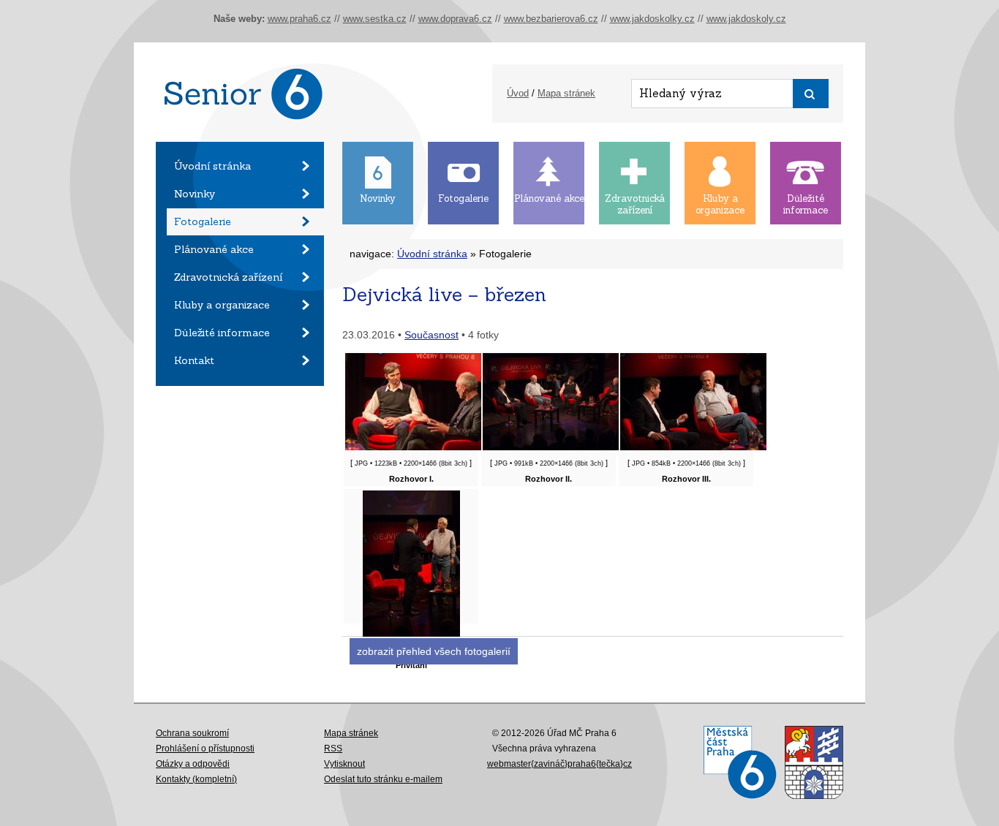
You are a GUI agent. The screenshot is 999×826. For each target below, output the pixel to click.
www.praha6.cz (299, 18)
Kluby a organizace (222, 304)
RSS (333, 748)
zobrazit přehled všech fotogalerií (433, 651)
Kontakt (194, 360)
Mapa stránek (566, 93)
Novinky (194, 193)
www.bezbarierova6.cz (551, 18)
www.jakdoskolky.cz (652, 18)
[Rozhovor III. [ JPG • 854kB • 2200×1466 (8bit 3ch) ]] (693, 447)
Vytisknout (344, 764)
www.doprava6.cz (455, 18)
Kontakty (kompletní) (196, 779)
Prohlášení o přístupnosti (205, 748)
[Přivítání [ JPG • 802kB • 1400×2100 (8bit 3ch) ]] (411, 633)
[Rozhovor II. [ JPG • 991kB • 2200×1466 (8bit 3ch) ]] (556, 447)
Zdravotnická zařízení (228, 277)
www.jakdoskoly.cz (746, 18)
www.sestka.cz (375, 18)
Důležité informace (222, 332)
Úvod (518, 93)
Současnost (431, 335)
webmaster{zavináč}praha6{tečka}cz (559, 764)
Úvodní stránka (212, 166)
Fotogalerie (202, 221)
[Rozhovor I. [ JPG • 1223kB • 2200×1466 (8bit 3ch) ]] (418, 447)
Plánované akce (214, 249)
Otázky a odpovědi (193, 764)
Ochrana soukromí (192, 733)
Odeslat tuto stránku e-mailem (383, 779)
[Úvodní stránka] (240, 138)
